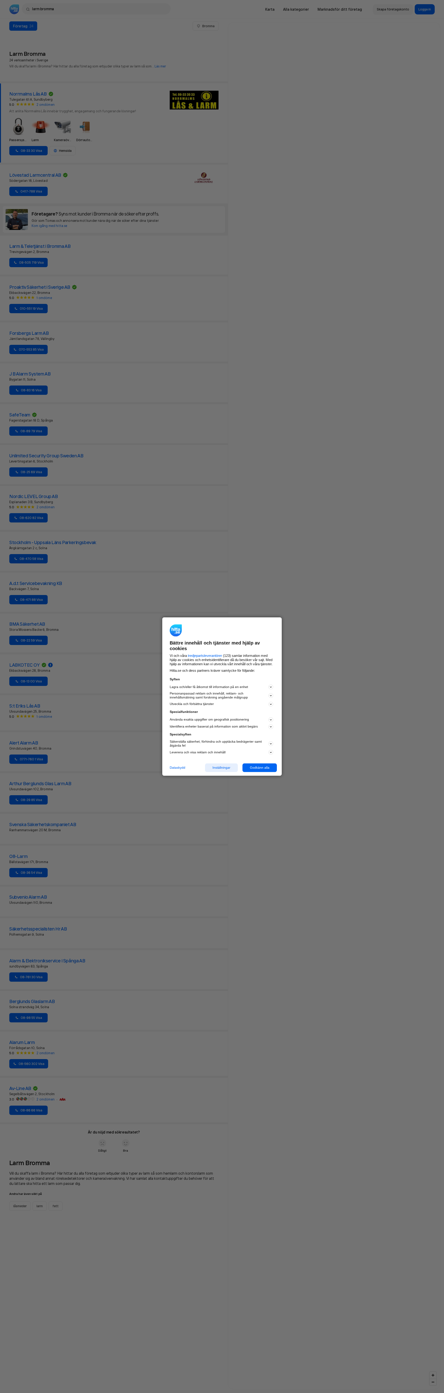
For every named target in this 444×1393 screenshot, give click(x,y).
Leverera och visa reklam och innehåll (197, 752)
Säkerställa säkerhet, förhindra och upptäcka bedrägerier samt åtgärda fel (216, 744)
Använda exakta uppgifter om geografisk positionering (209, 719)
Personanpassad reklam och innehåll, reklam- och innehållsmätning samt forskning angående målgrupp (209, 695)
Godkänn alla (259, 767)
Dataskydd (177, 767)
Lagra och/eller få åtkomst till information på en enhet (209, 687)
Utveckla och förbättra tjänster (192, 704)
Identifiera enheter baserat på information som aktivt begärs (214, 726)
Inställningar (221, 767)
